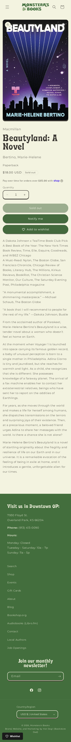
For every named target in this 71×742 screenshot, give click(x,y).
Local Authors (16, 639)
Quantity (8, 187)
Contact (12, 631)
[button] (7, 7)
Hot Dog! (48, 729)
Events (12, 582)
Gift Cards (14, 590)
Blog (10, 607)
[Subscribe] (59, 676)
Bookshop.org (17, 615)
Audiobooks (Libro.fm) (22, 623)
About (11, 599)
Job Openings (16, 647)
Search (12, 566)
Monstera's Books (40, 725)
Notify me (35, 218)
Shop (10, 574)
